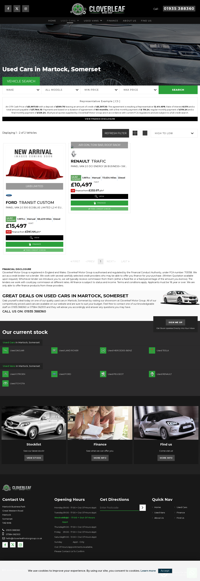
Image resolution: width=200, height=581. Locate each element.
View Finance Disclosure (100, 119)
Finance (112, 20)
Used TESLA (163, 350)
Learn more (148, 570)
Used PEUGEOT (116, 374)
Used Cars (68, 20)
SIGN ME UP (175, 322)
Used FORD (65, 374)
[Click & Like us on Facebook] (8, 9)
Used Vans (91, 20)
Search (178, 89)
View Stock (34, 458)
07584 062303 (38, 307)
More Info (100, 458)
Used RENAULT (164, 374)
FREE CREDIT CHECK (35, 250)
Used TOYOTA (17, 383)
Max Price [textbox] (131, 89)
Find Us (146, 20)
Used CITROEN (17, 374)
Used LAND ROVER (68, 350)
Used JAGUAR (17, 350)
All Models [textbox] (53, 89)
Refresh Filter (116, 133)
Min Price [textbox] (92, 89)
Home (52, 20)
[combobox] (21, 90)
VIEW (36, 237)
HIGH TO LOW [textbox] (164, 133)
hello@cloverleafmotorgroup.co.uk (24, 538)
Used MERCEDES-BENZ (120, 350)
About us (129, 20)
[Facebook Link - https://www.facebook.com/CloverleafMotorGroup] (5, 545)
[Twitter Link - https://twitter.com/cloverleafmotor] (16, 9)
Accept (165, 570)
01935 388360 (19, 307)
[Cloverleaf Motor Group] (16, 487)
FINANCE (36, 244)
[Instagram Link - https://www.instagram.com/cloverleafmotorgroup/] (26, 9)
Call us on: (24, 311)
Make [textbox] (10, 89)
